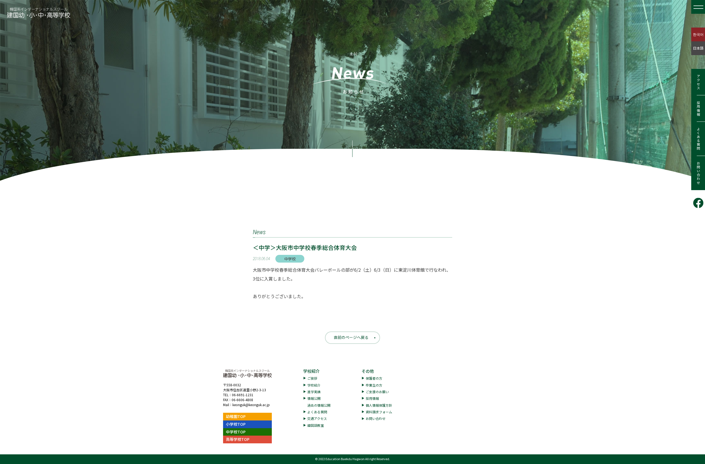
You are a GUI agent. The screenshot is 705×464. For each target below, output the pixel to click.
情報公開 (314, 398)
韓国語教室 (315, 425)
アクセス (698, 82)
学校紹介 (311, 371)
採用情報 (698, 108)
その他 (368, 371)
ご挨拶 (312, 378)
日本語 (698, 48)
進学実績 (314, 391)
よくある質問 (698, 138)
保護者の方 (374, 378)
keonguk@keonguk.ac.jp (251, 404)
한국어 (698, 34)
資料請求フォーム (379, 411)
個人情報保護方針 (379, 405)
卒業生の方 (374, 385)
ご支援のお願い (377, 391)
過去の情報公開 (318, 405)
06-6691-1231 (242, 394)
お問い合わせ (698, 173)
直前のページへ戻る (351, 337)
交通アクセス (317, 418)
